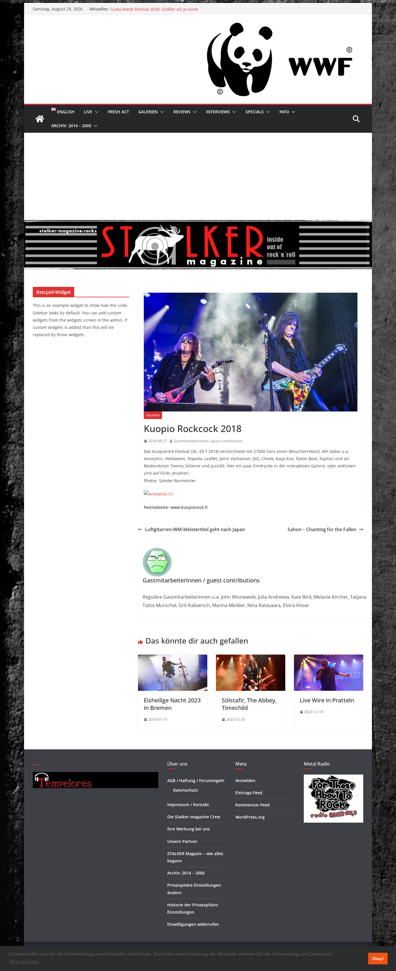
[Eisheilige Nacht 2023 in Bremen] (172, 658)
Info (284, 111)
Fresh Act (118, 111)
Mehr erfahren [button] (23, 961)
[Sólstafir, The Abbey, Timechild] (250, 658)
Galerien (148, 111)
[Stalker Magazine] (40, 119)
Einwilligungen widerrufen (193, 924)
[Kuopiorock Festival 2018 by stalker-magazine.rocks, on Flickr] (158, 494)
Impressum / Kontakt (188, 804)
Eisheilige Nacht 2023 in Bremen (172, 704)
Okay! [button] (378, 958)
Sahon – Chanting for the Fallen (322, 529)
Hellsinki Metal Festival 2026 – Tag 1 (144, 9)
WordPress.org (250, 817)
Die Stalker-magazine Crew (193, 816)
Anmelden (245, 780)
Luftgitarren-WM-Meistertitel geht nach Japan (195, 529)
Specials (255, 111)
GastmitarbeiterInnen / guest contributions (208, 440)
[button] (95, 112)
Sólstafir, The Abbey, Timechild (249, 704)
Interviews (218, 111)
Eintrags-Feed (248, 792)
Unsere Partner (182, 841)
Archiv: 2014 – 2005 (71, 125)
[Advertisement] (198, 176)
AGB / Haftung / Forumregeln (195, 780)
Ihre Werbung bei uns (188, 829)
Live (88, 111)
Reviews (181, 111)
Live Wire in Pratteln (327, 700)
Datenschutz (185, 790)
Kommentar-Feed (252, 805)
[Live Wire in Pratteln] (328, 658)
